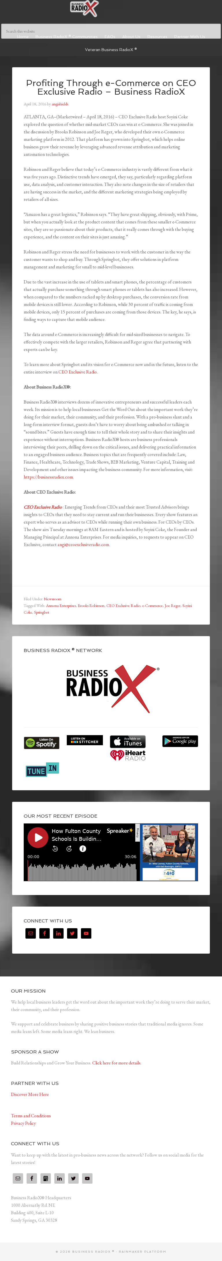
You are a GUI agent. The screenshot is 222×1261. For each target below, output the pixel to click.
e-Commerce (152, 605)
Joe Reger (172, 605)
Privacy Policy (23, 1123)
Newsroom (52, 598)
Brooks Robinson (91, 605)
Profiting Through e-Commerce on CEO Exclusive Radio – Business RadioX (111, 87)
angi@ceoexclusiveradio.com (83, 544)
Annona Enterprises (61, 605)
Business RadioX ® (111, 8)
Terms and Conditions (31, 1116)
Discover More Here (30, 1094)
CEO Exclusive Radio (77, 372)
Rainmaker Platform (142, 1251)
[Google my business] (45, 1178)
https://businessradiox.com (48, 477)
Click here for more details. (116, 1063)
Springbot (41, 612)
